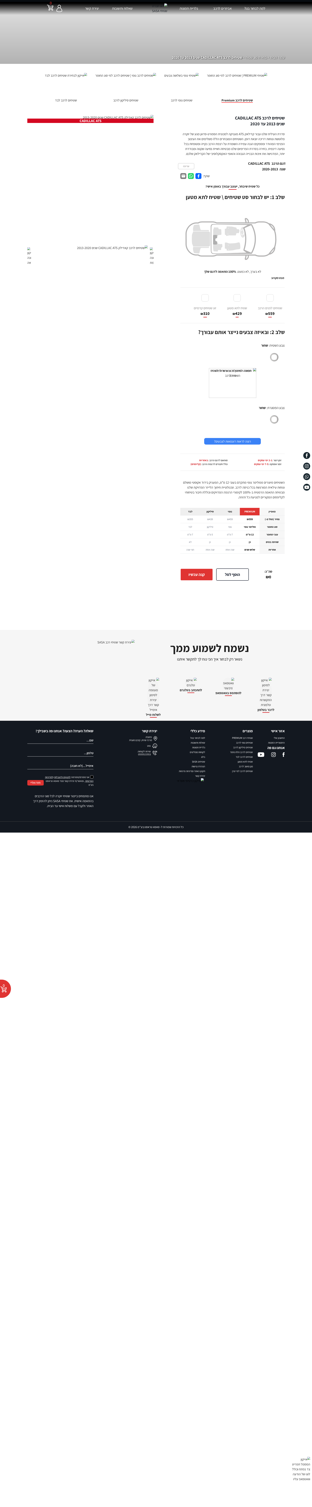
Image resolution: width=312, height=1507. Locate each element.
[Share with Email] (183, 176)
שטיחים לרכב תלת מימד (241, 752)
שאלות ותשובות (122, 8)
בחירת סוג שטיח (256, 57)
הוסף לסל (232, 574)
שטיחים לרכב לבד (244, 757)
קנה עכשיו (197, 574)
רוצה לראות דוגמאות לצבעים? (232, 441)
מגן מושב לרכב (246, 766)
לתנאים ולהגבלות (62, 777)
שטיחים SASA (198, 761)
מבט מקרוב (277, 278)
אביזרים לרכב (222, 8)
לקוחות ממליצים (197, 752)
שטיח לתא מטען (237, 311)
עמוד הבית (277, 57)
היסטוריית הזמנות (276, 742)
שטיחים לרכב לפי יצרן (242, 771)
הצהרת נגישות (198, 766)
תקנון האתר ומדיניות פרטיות (192, 771)
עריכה (186, 166)
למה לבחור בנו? (254, 8)
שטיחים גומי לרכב (244, 742)
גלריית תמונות (189, 8)
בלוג (203, 757)
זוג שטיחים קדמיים (205, 311)
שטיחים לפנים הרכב (270, 311)
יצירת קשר (92, 8)
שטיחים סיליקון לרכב (243, 747)
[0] (50, 10)
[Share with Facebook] (198, 176)
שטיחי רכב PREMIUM (242, 738)
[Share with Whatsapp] (191, 176)
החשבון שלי (279, 738)
